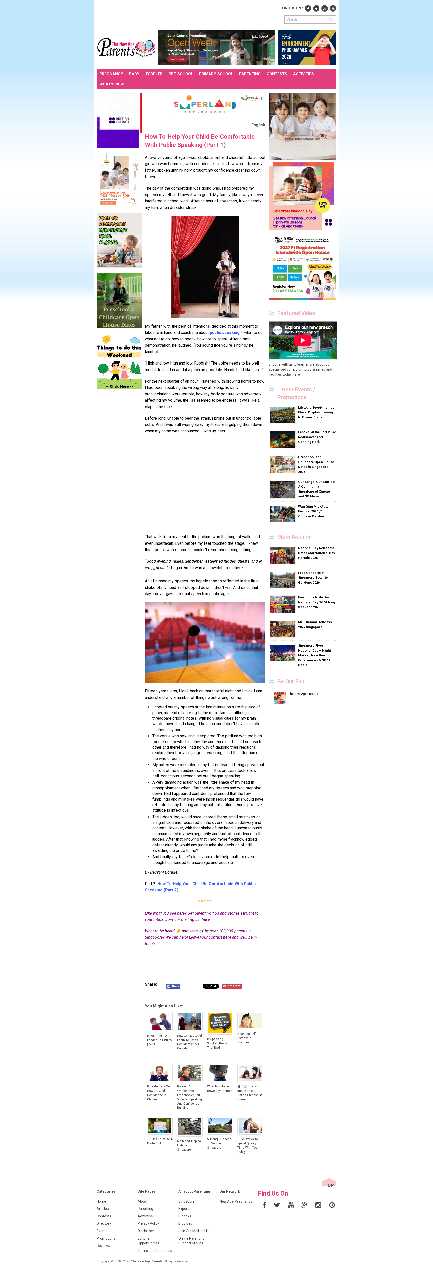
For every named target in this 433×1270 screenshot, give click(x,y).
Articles (103, 1209)
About (142, 1201)
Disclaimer (146, 1231)
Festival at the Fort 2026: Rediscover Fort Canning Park (317, 437)
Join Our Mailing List (194, 1231)
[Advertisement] (188, 14)
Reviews (103, 1246)
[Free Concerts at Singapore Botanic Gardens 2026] (283, 580)
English (258, 125)
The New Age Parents (147, 1261)
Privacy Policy (148, 1223)
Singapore (186, 1201)
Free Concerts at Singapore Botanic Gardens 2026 (313, 577)
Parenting (145, 1209)
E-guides (185, 1223)
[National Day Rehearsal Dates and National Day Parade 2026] (283, 555)
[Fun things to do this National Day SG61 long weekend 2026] (283, 604)
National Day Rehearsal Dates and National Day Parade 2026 (317, 553)
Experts (184, 1209)
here (205, 919)
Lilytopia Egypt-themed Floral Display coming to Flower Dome (316, 412)
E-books (184, 1216)
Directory (104, 1223)
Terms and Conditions (155, 1251)
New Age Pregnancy (235, 1201)
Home (101, 1201)
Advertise (145, 1216)
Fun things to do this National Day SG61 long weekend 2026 (316, 602)
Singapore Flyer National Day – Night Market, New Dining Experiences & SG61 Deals (314, 655)
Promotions (106, 1238)
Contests (104, 1216)
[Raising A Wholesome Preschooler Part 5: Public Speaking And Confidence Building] (205, 267)
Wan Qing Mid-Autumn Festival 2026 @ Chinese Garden (316, 511)
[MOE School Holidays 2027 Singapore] (283, 628)
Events (102, 1231)
